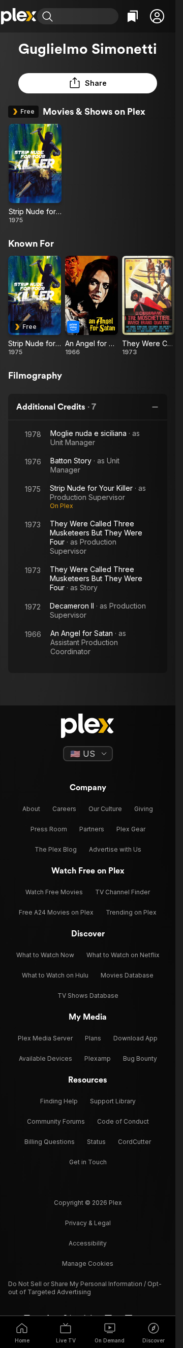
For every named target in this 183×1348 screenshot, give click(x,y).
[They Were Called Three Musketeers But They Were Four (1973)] (148, 306)
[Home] (18, 16)
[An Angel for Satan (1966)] (91, 306)
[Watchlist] (133, 16)
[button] (157, 16)
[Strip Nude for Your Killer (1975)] (35, 174)
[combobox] (86, 16)
